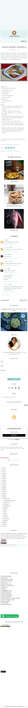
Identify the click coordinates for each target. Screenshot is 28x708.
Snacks (18, 151)
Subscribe (14, 435)
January (5, 520)
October (5, 504)
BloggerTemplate (21, 706)
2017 (3, 484)
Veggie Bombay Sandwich (9, 500)
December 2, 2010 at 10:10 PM (10, 251)
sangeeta (6, 254)
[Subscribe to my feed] (14, 419)
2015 (3, 487)
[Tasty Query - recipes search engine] (5, 458)
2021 (3, 477)
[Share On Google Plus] (11, 148)
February (5, 518)
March (4, 516)
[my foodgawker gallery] (14, 460)
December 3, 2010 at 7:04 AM (10, 265)
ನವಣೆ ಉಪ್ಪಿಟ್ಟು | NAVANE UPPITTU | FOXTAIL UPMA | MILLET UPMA (14, 309)
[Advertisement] (14, 14)
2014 (3, 489)
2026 (3, 468)
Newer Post (5, 300)
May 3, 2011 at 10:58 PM (9, 291)
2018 (3, 482)
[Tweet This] (6, 148)
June (4, 511)
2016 (3, 486)
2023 (3, 473)
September (6, 506)
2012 (3, 493)
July (4, 509)
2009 (3, 522)
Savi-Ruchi (6, 247)
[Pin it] (14, 148)
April (4, 515)
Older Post (22, 300)
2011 (3, 495)
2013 (3, 491)
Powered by (10, 439)
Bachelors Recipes (10, 151)
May (4, 513)
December (5, 498)
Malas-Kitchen (10, 706)
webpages (6, 284)
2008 (3, 524)
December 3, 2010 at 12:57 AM (10, 258)
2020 (3, 478)
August (4, 507)
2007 (3, 526)
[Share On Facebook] (9, 148)
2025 (3, 469)
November (5, 502)
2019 (3, 480)
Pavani (5, 268)
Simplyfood (6, 261)
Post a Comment (6, 294)
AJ (4, 240)
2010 (3, 497)
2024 (3, 471)
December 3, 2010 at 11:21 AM (10, 281)
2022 (3, 475)
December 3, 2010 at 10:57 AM (10, 272)
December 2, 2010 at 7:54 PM (10, 244)
